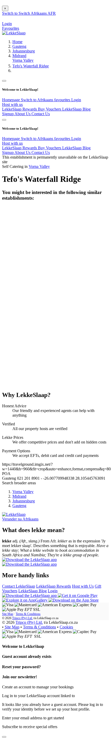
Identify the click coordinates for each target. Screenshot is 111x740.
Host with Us (83, 586)
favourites (62, 100)
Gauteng (19, 46)
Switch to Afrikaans (37, 100)
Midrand (19, 55)
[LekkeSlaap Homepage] (14, 33)
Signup (8, 114)
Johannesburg (23, 51)
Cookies (66, 627)
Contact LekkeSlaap (18, 586)
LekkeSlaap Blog (76, 109)
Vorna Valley (23, 60)
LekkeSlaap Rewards (20, 109)
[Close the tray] (4, 737)
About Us (22, 114)
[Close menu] (4, 81)
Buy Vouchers (50, 109)
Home (17, 42)
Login (76, 100)
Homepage (11, 100)
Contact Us (40, 114)
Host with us (12, 104)
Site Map (7, 614)
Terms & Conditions (28, 614)
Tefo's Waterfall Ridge (30, 66)
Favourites (10, 28)
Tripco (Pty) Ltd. (22, 618)
